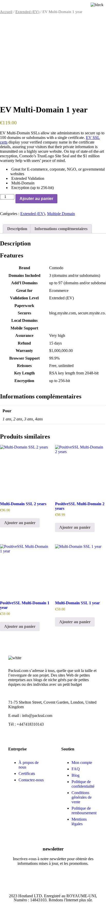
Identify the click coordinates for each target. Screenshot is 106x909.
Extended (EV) (27, 12)
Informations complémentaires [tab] (60, 229)
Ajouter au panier (36, 198)
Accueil (6, 12)
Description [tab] (17, 229)
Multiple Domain (61, 213)
